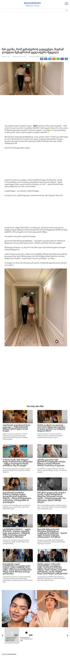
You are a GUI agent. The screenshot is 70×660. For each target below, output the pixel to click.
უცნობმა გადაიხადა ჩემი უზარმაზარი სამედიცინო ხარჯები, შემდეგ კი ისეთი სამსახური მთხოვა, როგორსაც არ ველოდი (51, 462)
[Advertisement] (35, 29)
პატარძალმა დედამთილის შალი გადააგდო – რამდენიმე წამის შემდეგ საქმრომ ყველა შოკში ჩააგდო (16, 428)
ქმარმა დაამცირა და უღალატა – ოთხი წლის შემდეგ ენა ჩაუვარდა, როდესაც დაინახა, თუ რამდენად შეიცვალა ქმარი (51, 428)
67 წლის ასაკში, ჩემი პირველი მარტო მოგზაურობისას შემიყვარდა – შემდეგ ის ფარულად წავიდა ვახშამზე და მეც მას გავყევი (18, 462)
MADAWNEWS (32, 3)
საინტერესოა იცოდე (41, 56)
